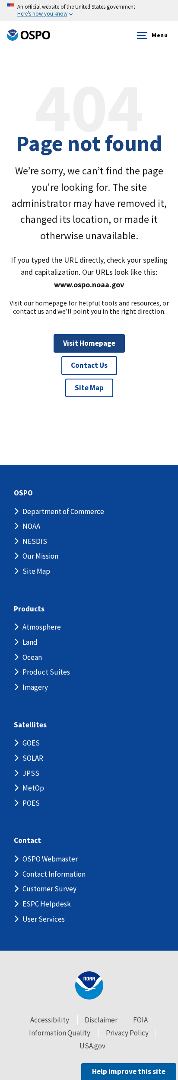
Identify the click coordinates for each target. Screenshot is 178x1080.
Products (29, 609)
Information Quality (59, 1033)
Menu (160, 35)
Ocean (32, 657)
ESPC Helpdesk (46, 904)
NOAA (31, 526)
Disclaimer (101, 1020)
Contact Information (54, 874)
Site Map (89, 387)
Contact (27, 840)
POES (31, 803)
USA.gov (92, 1046)
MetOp (33, 788)
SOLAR (32, 758)
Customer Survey (49, 889)
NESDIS (34, 541)
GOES (31, 743)
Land (30, 642)
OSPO (23, 493)
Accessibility (49, 1020)
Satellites (30, 725)
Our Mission (40, 556)
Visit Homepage (89, 343)
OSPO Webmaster (50, 859)
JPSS (30, 773)
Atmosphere (41, 627)
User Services (43, 919)
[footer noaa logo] (89, 985)
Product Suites (46, 672)
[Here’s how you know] (89, 10)
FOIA (140, 1020)
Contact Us (89, 365)
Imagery (35, 687)
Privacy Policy (127, 1033)
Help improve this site (128, 1071)
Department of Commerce (63, 511)
